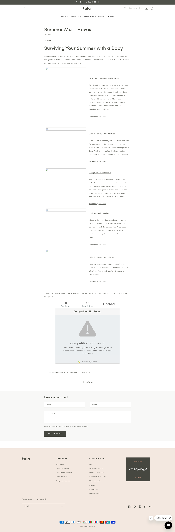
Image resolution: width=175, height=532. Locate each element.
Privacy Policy (94, 494)
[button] (24, 8)
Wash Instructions (95, 481)
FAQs (91, 464)
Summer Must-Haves (60, 373)
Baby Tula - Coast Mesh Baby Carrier (104, 79)
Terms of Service (62, 477)
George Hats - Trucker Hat (100, 173)
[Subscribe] (62, 506)
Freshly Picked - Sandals (99, 213)
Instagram (102, 116)
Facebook (93, 116)
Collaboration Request (64, 473)
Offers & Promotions (63, 468)
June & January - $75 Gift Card (102, 134)
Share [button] (49, 41)
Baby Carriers (60, 464)
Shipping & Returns (96, 468)
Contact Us (93, 489)
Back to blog (89, 382)
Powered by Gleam (89, 362)
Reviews (92, 485)
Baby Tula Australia (89, 526)
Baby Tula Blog (90, 373)
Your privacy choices (63, 481)
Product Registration (96, 473)
